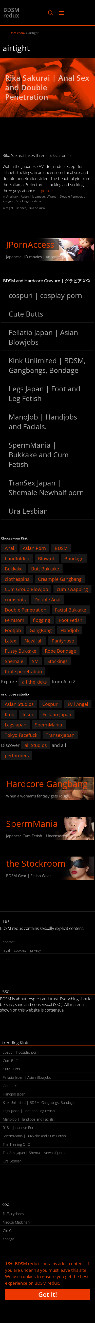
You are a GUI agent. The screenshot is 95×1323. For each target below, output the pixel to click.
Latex (10, 640)
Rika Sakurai (37, 208)
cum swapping (72, 589)
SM (35, 661)
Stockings (22, 201)
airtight (8, 208)
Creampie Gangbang (60, 579)
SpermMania (48, 725)
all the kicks (34, 681)
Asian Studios (19, 704)
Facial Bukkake (70, 610)
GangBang (41, 630)
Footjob (13, 630)
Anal (9, 548)
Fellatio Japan (57, 714)
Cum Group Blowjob (26, 589)
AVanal (52, 196)
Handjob (70, 630)
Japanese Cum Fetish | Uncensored (36, 835)
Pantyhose (63, 640)
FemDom (14, 620)
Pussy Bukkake (20, 651)
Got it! (47, 1294)
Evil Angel (78, 704)
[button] (50, 13)
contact (9, 941)
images (8, 201)
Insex (28, 714)
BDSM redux (11, 12)
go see (47, 191)
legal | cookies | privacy (22, 950)
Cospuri (50, 704)
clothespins (17, 579)
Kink (9, 714)
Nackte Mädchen (16, 1222)
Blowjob (46, 558)
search (8, 958)
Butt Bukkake (45, 569)
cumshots (15, 599)
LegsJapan (15, 725)
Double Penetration (73, 196)
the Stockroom (36, 863)
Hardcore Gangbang (47, 784)
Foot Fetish (70, 620)
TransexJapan (60, 735)
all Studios (36, 745)
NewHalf (34, 640)
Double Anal (47, 599)
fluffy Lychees (13, 1213)
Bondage (73, 558)
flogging (41, 620)
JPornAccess (30, 244)
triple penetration (23, 671)
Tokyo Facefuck (21, 735)
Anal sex (12, 196)
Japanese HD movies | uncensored (36, 256)
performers (17, 755)
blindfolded (17, 558)
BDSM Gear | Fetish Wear (28, 875)
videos (36, 201)
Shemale (14, 661)
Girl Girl (8, 1230)
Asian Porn (34, 548)
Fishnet (21, 208)
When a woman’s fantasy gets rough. (38, 795)
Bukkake (14, 569)
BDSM (61, 548)
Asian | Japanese (33, 196)
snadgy (8, 1239)
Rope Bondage (60, 651)
